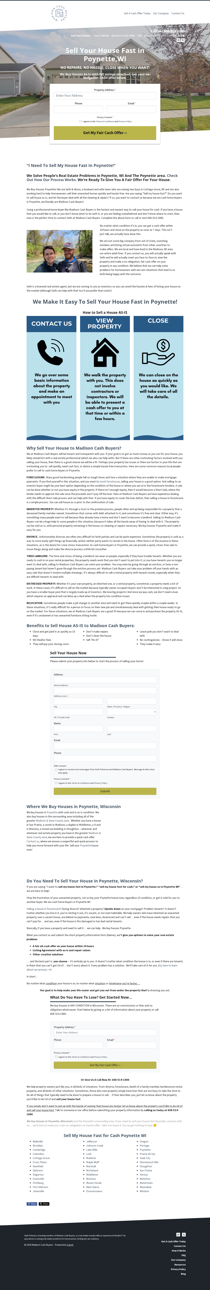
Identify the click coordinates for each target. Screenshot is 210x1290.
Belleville (38, 1141)
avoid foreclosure (110, 482)
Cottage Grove (41, 1158)
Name (57, 723)
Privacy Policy (125, 121)
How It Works (101, 36)
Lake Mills (91, 1150)
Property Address (105, 90)
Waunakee (145, 1187)
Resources (180, 1264)
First (56, 734)
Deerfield (38, 1166)
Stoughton (146, 1166)
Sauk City (145, 1158)
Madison (91, 1158)
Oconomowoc (94, 1191)
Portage (144, 1146)
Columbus (38, 1154)
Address (58, 675)
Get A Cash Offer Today (137, 13)
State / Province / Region (118, 706)
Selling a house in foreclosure (43, 909)
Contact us (33, 841)
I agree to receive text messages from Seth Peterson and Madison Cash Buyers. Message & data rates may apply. (106, 771)
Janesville (38, 1191)
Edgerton (38, 1175)
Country (110, 717)
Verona (144, 1175)
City (55, 706)
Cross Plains (40, 1162)
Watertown (146, 1183)
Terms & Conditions (105, 121)
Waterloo (145, 1179)
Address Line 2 (60, 696)
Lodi (88, 1154)
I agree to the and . (107, 121)
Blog (183, 1274)
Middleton (92, 1175)
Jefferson (91, 1141)
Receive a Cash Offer (123, 36)
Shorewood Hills (149, 1162)
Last (109, 734)
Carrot (70, 1245)
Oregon (144, 1141)
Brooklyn (38, 1146)
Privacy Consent (105, 117)
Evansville (38, 1179)
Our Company (161, 13)
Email (132, 103)
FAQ (139, 36)
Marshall (91, 1166)
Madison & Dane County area (52, 821)
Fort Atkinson (40, 1187)
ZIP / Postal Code (62, 717)
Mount (90, 1183)
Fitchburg (38, 1183)
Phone (78, 103)
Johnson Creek (94, 1146)
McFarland (92, 1170)
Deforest (38, 1170)
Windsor (144, 1191)
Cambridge (39, 1150)
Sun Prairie (146, 1170)
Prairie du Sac (147, 1154)
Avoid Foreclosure (154, 36)
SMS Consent (60, 766)
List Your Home (176, 36)
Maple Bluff (92, 1162)
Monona (91, 1179)
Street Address (61, 685)
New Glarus (92, 1187)
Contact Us (177, 13)
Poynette (52, 812)
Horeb (97, 1183)
